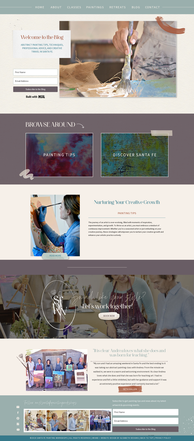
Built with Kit (35, 96)
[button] (136, 7)
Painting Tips (127, 213)
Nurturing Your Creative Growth (127, 202)
